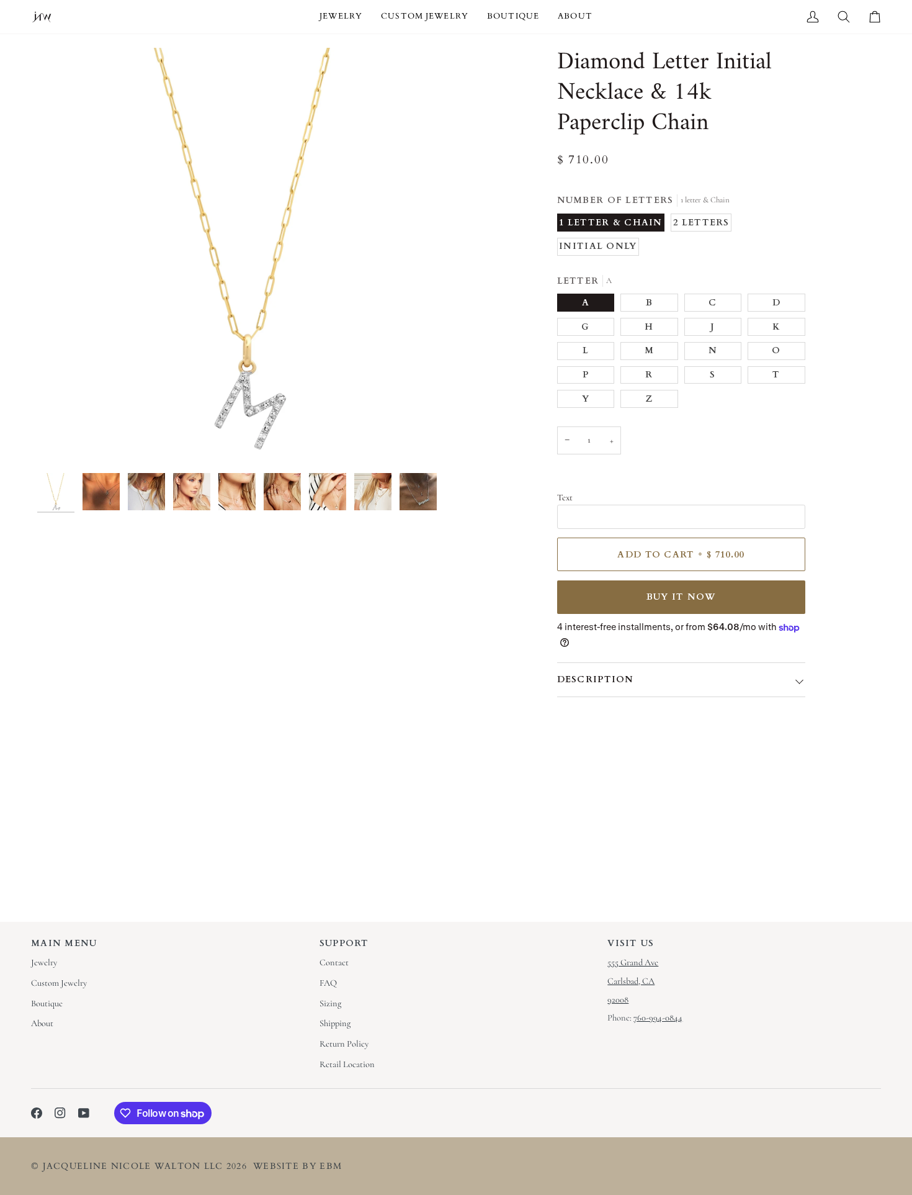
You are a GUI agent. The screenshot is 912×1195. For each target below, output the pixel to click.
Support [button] (344, 943)
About (42, 1023)
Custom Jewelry (59, 983)
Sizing (330, 1003)
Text (565, 497)
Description (595, 679)
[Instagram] (60, 1113)
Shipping (335, 1023)
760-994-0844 (657, 1017)
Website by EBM (297, 1166)
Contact (334, 962)
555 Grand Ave (632, 962)
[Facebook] (36, 1113)
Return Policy (344, 1044)
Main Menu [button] (64, 943)
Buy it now (681, 597)
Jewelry (44, 962)
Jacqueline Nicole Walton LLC (133, 1166)
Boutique (47, 1003)
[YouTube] (83, 1113)
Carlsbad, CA (631, 981)
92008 (617, 999)
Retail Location (347, 1064)
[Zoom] (246, 257)
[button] (341, 17)
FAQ (328, 983)
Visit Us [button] (630, 943)
